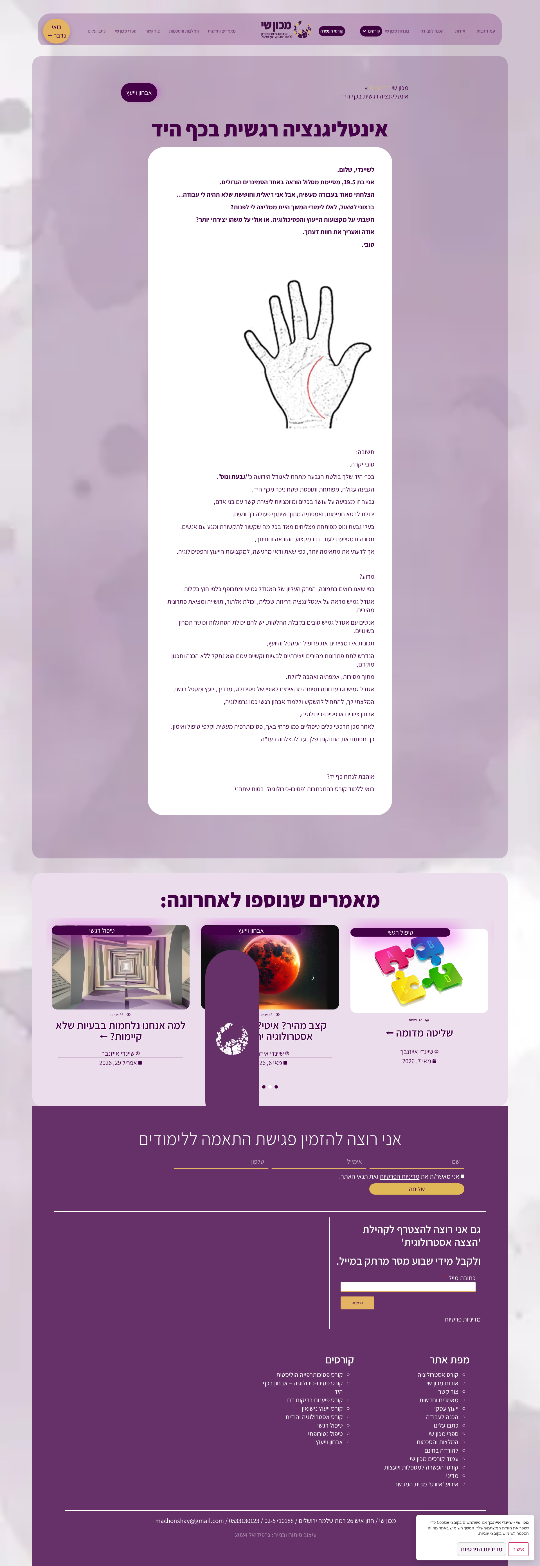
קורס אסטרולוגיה (438, 1374)
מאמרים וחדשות (438, 1400)
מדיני (452, 1475)
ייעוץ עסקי (446, 1408)
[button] (276, 1087)
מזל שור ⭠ (270, 1033)
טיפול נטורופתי (325, 1433)
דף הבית (379, 87)
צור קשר (448, 1391)
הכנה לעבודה (442, 1416)
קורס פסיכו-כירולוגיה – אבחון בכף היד (303, 1387)
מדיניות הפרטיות (399, 1176)
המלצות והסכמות (437, 1441)
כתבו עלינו (446, 1425)
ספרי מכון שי (443, 1433)
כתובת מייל (461, 1278)
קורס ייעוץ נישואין (322, 1408)
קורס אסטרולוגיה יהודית (314, 1416)
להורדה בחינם (441, 1450)
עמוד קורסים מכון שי (434, 1458)
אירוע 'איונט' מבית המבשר (426, 1484)
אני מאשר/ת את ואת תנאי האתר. (399, 1176)
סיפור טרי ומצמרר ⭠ (419, 1033)
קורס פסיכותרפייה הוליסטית (309, 1374)
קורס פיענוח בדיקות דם (315, 1400)
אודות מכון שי (442, 1383)
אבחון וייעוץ (329, 1441)
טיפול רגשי (330, 1425)
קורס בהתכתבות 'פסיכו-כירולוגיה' (307, 788)
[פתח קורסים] (364, 31)
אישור (518, 1549)
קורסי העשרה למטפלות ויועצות (421, 1467)
